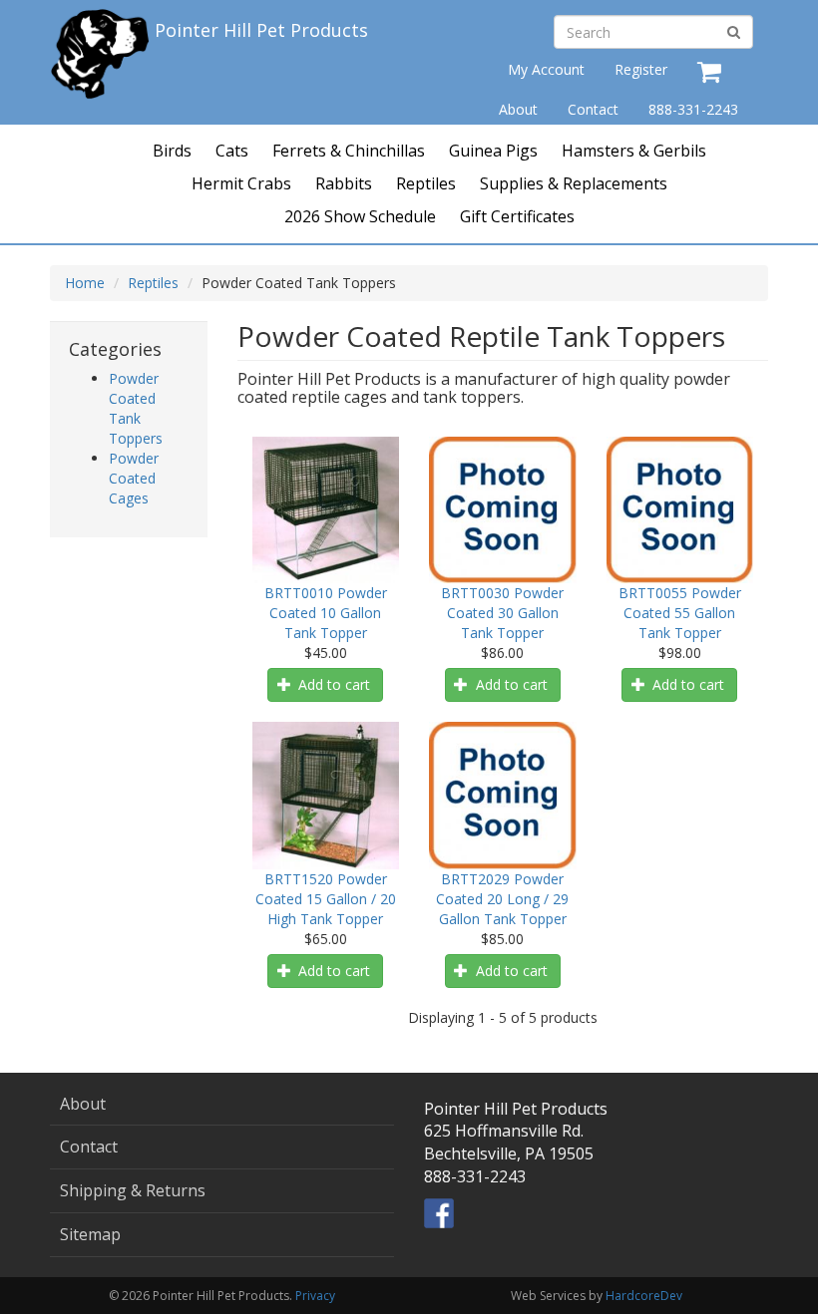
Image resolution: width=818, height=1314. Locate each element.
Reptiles (426, 183)
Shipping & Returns (132, 1190)
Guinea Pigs (493, 151)
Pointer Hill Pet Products (261, 30)
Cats (231, 151)
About (518, 109)
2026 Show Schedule (360, 216)
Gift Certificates (517, 216)
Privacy (315, 1295)
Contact (593, 109)
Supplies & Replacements (573, 183)
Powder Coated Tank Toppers (136, 408)
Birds (172, 151)
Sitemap (90, 1234)
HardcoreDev (644, 1295)
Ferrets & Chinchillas (348, 151)
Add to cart (332, 684)
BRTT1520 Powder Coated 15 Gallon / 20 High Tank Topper (325, 898)
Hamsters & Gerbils (634, 151)
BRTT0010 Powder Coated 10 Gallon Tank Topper (325, 612)
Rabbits (343, 183)
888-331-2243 (693, 109)
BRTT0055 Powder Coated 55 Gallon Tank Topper (679, 612)
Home (85, 282)
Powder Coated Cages (134, 478)
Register (640, 69)
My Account (546, 69)
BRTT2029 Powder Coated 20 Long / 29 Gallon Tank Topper (502, 898)
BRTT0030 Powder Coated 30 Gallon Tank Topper (502, 612)
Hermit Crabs (241, 183)
